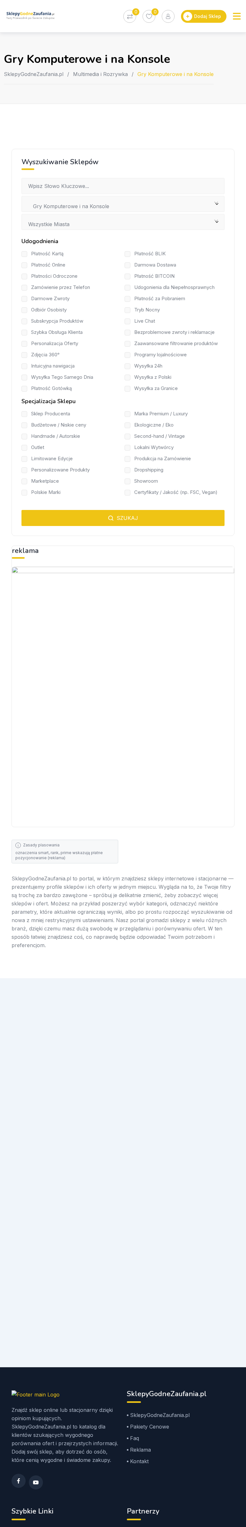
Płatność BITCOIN (154, 276)
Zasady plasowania (41, 845)
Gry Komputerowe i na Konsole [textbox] (68, 206)
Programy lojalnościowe (160, 355)
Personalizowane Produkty (60, 470)
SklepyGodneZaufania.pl (33, 74)
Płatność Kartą (47, 253)
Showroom (146, 481)
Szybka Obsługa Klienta (57, 332)
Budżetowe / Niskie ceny (58, 425)
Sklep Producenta (50, 414)
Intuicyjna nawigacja (53, 366)
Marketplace (45, 481)
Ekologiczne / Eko (154, 425)
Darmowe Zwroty (50, 298)
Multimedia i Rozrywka (100, 74)
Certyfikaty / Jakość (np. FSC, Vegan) (175, 492)
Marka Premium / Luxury (161, 414)
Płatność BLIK (150, 253)
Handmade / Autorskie (55, 436)
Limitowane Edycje (52, 458)
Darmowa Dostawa (155, 265)
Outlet (37, 447)
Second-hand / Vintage (159, 436)
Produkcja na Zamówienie (162, 458)
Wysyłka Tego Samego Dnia (62, 377)
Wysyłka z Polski (152, 377)
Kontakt (139, 1461)
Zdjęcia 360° (45, 355)
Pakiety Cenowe (149, 1426)
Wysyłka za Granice (156, 388)
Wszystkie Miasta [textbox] (49, 224)
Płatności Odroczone (54, 276)
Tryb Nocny (147, 310)
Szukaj (126, 518)
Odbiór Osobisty (49, 310)
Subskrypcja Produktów (57, 321)
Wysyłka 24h (148, 366)
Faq (134, 1438)
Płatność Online (48, 265)
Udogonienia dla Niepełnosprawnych (174, 287)
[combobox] (123, 204)
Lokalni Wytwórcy (154, 447)
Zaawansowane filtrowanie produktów (176, 343)
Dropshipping (148, 470)
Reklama (140, 1449)
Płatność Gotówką (51, 388)
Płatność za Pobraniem (159, 298)
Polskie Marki (46, 492)
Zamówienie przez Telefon (60, 287)
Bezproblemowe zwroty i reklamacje (174, 332)
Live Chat (144, 321)
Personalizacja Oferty (54, 343)
